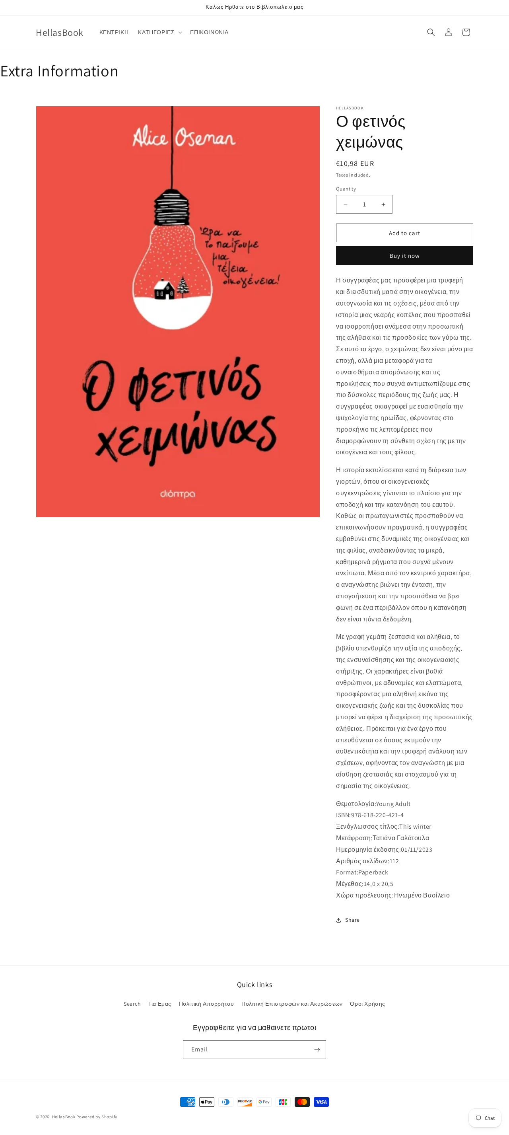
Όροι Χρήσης (367, 1003)
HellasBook (64, 1116)
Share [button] (352, 919)
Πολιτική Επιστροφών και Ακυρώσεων (292, 1003)
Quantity (346, 188)
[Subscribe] (317, 1049)
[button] (159, 32)
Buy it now (405, 255)
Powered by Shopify (96, 1116)
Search (132, 1003)
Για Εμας (159, 1003)
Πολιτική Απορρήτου (206, 1003)
